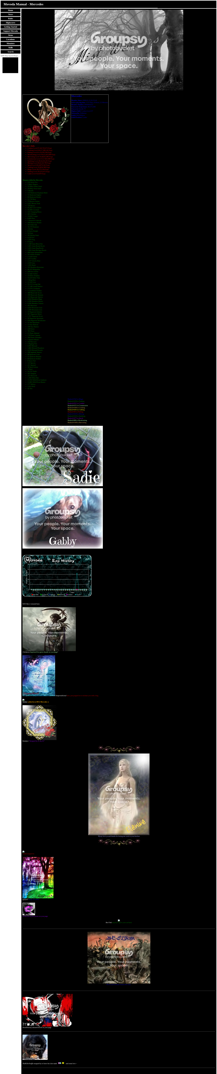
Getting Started (10, 27)
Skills (10, 48)
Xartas (24, 702)
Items (10, 35)
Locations (10, 39)
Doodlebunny (27, 1027)
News (10, 14)
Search (11, 52)
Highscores (10, 23)
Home (10, 10)
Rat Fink (109, 922)
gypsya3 (25, 899)
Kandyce (25, 741)
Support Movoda (10, 31)
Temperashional (61, 696)
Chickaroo (26, 652)
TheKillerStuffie (28, 1063)
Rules (10, 18)
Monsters (11, 43)
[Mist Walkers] (119, 90)
